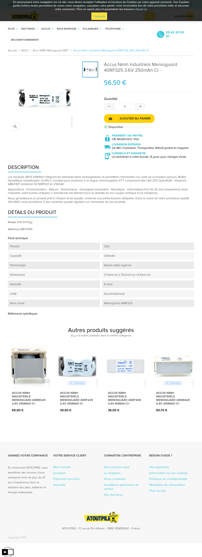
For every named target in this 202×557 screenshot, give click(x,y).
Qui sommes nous (117, 467)
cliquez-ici (141, 9)
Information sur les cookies (168, 473)
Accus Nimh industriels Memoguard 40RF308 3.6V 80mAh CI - (124, 398)
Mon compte (62, 467)
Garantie (59, 485)
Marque (12, 222)
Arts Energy (24, 222)
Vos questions (159, 467)
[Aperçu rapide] (27, 380)
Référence (13, 229)
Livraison (59, 473)
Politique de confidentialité (168, 479)
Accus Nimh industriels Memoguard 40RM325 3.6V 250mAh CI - (29, 398)
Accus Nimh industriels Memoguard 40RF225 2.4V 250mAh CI (76, 398)
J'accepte (99, 16)
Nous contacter (115, 479)
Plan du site (157, 491)
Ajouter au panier (135, 118)
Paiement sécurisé (66, 479)
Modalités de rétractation (167, 485)
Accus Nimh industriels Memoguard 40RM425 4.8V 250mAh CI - (173, 398)
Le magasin (112, 473)
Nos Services (113, 495)
